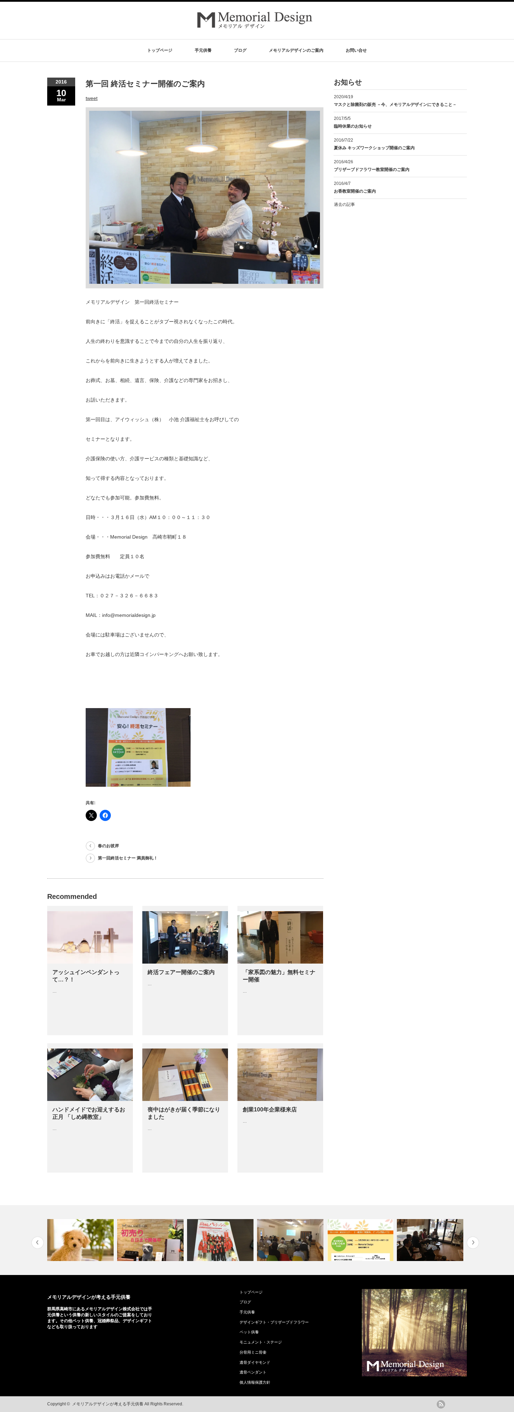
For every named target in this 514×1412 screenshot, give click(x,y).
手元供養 (203, 50)
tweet (92, 98)
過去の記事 (344, 204)
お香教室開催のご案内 (355, 191)
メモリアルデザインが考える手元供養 (88, 1297)
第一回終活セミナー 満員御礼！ (128, 858)
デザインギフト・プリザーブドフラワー (274, 1322)
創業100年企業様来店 (270, 1109)
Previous (37, 1243)
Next (473, 1243)
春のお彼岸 (108, 845)
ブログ (240, 50)
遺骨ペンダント (253, 1372)
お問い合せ (356, 50)
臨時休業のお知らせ (353, 126)
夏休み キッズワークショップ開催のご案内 (374, 147)
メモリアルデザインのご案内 (296, 50)
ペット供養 (249, 1332)
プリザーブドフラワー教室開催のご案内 (371, 169)
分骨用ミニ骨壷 (253, 1352)
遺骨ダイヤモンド (255, 1362)
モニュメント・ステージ (261, 1342)
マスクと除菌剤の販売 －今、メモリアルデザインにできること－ (395, 104)
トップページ (159, 50)
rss (441, 1404)
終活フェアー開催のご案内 (181, 972)
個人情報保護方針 (255, 1382)
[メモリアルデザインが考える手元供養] (255, 28)
